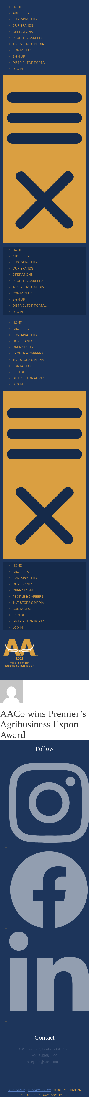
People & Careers (28, 38)
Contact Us (23, 50)
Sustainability (25, 19)
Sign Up (19, 57)
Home (17, 7)
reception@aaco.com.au (44, 1062)
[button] (44, 159)
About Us (21, 13)
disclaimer (16, 1090)
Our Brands (23, 26)
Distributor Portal (29, 63)
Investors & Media (28, 44)
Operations (23, 32)
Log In (18, 69)
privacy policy (39, 1090)
